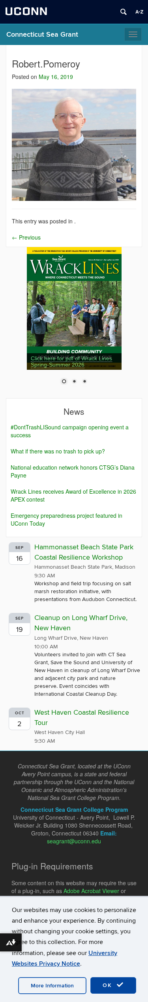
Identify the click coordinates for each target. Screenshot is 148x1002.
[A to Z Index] (139, 12)
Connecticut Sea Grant (42, 34)
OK (108, 985)
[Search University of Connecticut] (123, 12)
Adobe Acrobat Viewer (91, 891)
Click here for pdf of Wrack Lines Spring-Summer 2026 (71, 361)
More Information (52, 985)
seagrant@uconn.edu (74, 841)
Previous (26, 237)
